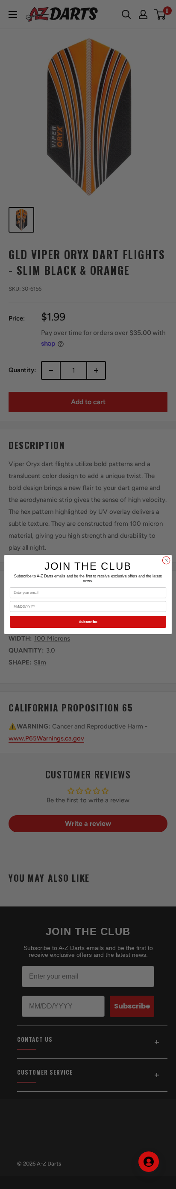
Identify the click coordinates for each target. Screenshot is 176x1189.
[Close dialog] (166, 560)
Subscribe (88, 621)
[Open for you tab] (148, 1161)
